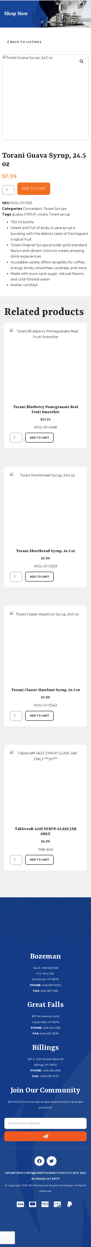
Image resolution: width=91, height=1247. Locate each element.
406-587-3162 (49, 990)
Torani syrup (59, 214)
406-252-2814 (52, 1070)
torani (42, 214)
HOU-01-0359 (45, 558)
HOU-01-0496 (45, 417)
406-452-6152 (52, 1027)
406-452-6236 (49, 1033)
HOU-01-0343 (45, 697)
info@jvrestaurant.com (45, 1172)
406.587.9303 (14, 1172)
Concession (32, 209)
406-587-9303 (51, 985)
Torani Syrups (54, 209)
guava (17, 214)
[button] (81, 61)
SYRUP (30, 214)
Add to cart (34, 188)
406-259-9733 (49, 1076)
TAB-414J (45, 839)
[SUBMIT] (45, 1136)
